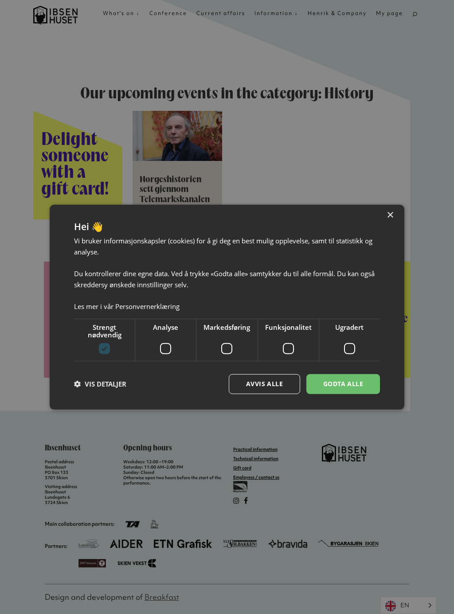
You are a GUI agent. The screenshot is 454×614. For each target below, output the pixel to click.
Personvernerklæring (147, 306)
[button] (100, 384)
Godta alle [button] (343, 383)
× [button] (390, 214)
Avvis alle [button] (264, 383)
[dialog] (227, 306)
